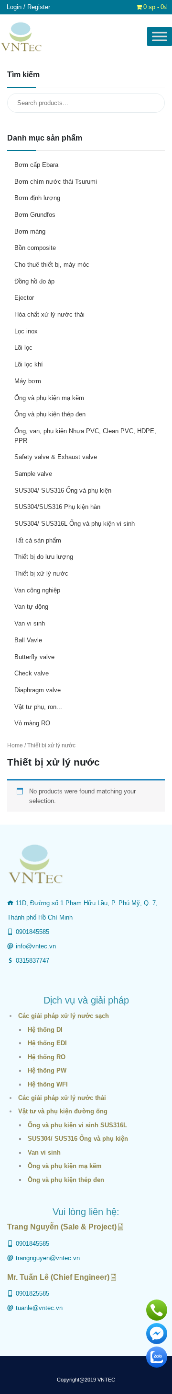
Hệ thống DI (45, 1029)
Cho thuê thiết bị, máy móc (51, 264)
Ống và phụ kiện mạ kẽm (49, 398)
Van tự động (31, 606)
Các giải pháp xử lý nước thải (62, 1097)
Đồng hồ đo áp (34, 281)
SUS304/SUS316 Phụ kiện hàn (57, 506)
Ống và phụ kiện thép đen (50, 414)
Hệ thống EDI (47, 1043)
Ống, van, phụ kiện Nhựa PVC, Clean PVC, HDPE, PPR (85, 435)
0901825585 (32, 1293)
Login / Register (28, 7)
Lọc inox (26, 331)
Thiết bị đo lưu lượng (43, 556)
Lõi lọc (23, 347)
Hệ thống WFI (48, 1084)
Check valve (31, 673)
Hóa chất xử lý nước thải (49, 314)
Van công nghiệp (37, 590)
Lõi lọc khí (28, 364)
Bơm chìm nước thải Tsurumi (55, 181)
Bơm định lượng (37, 197)
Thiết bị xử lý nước (41, 573)
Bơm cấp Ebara (36, 164)
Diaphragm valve (37, 690)
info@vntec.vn (36, 946)
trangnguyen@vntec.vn (48, 1258)
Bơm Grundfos (34, 214)
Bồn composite (35, 247)
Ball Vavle (28, 640)
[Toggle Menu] (159, 36)
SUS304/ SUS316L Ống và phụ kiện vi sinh (74, 523)
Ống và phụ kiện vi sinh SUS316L (77, 1125)
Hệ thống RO (46, 1057)
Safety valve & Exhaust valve (55, 457)
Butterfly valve (34, 657)
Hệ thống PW (47, 1070)
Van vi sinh (29, 623)
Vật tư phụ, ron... (38, 706)
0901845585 (32, 931)
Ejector (24, 297)
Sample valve (33, 473)
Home (15, 745)
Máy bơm (27, 381)
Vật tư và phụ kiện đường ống (63, 1111)
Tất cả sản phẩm (37, 540)
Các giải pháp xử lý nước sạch (63, 1015)
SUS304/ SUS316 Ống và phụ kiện (62, 490)
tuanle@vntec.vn (39, 1307)
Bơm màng (29, 231)
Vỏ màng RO (32, 723)
